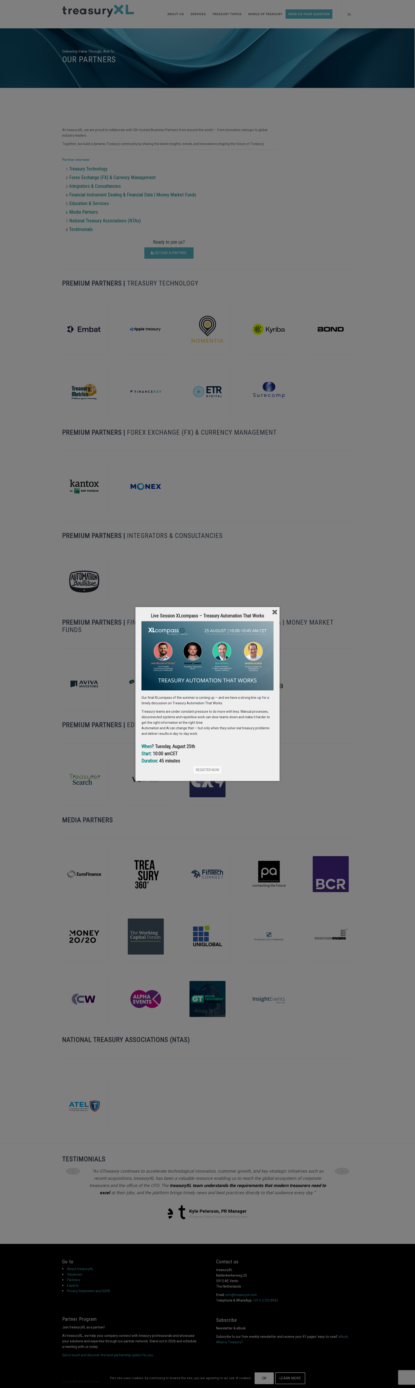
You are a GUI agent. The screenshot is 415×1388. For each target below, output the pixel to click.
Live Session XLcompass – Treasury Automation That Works (207, 616)
